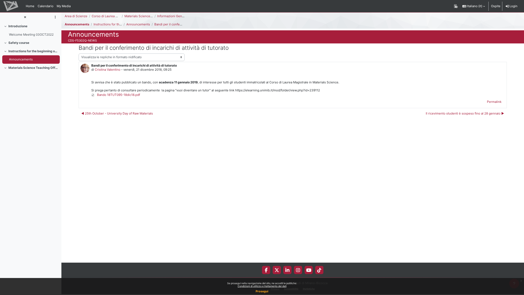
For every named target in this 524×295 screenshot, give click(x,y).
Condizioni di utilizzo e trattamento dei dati (262, 286)
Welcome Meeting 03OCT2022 (31, 34)
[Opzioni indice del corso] (55, 17)
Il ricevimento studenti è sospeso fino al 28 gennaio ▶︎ (465, 113)
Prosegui (262, 291)
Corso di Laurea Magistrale (111, 16)
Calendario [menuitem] (45, 6)
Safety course (18, 43)
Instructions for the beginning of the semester (33, 51)
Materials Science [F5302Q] (144, 16)
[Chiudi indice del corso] (25, 17)
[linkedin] (287, 270)
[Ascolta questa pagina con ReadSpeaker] (456, 6)
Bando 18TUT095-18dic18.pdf (118, 95)
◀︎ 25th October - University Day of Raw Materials (117, 113)
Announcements (21, 59)
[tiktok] (319, 270)
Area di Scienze (76, 16)
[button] (474, 6)
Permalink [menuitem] (494, 102)
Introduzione (17, 26)
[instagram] (298, 270)
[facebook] (266, 270)
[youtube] (308, 270)
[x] (276, 270)
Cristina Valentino (107, 69)
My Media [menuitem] (64, 6)
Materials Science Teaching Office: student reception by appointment (33, 68)
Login (513, 6)
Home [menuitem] (30, 6)
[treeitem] (31, 30)
